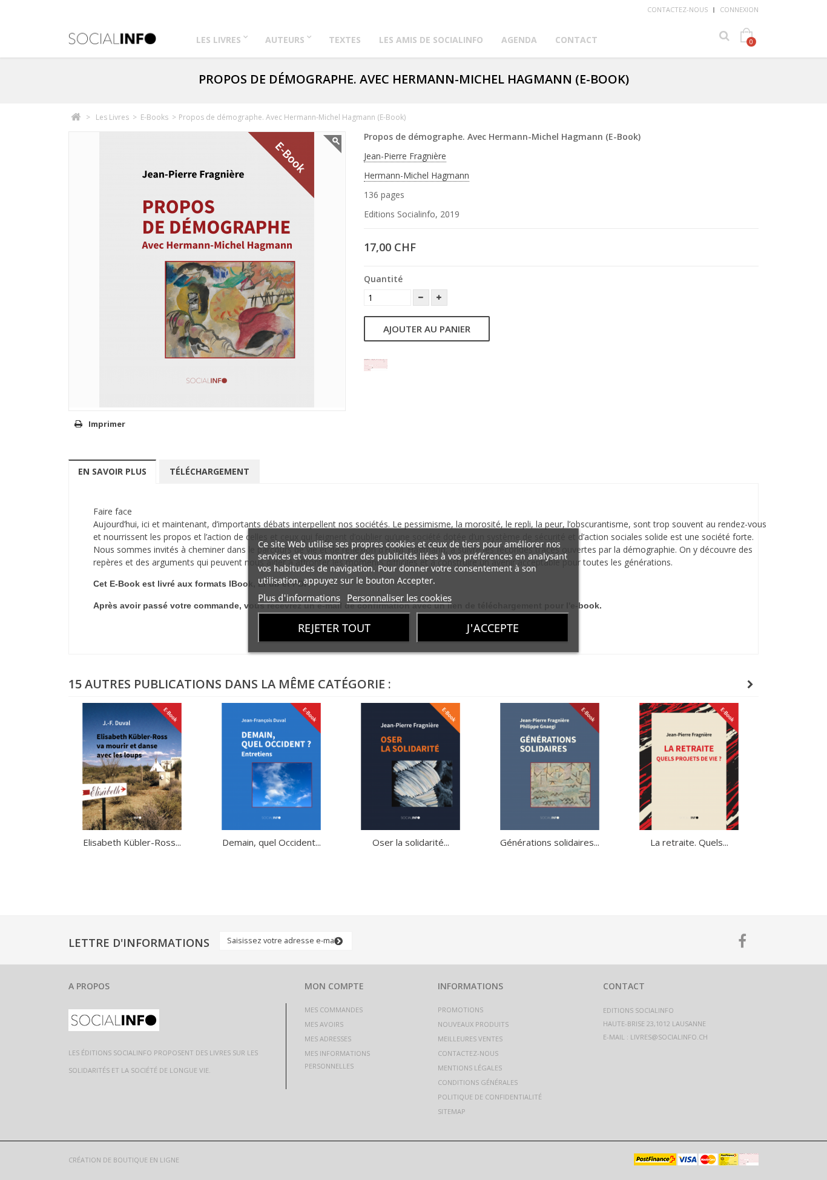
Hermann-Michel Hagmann (416, 175)
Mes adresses (328, 1038)
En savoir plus (112, 471)
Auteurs (285, 39)
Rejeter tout (334, 627)
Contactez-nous (677, 9)
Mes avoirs (324, 1024)
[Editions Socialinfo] (112, 34)
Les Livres (218, 39)
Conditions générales (478, 1082)
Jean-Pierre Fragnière (405, 156)
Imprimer (106, 423)
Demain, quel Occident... (271, 842)
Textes (345, 39)
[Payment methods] (696, 1162)
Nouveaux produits (473, 1024)
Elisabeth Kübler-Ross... (132, 842)
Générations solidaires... (549, 842)
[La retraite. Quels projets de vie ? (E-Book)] (689, 766)
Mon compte (334, 986)
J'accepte (493, 627)
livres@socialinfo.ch (669, 1036)
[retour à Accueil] (75, 117)
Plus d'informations (299, 597)
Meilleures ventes (470, 1038)
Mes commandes (334, 1009)
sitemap (452, 1111)
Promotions (460, 1009)
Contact (576, 39)
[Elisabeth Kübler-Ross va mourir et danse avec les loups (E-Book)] (132, 766)
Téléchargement (209, 471)
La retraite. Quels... (689, 842)
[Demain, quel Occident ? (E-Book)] (271, 766)
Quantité (383, 279)
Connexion (739, 9)
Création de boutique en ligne (123, 1159)
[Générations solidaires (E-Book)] (549, 766)
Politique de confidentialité (490, 1096)
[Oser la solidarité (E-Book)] (410, 766)
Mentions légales (470, 1067)
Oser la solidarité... (410, 842)
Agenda (519, 39)
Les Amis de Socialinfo (431, 39)
